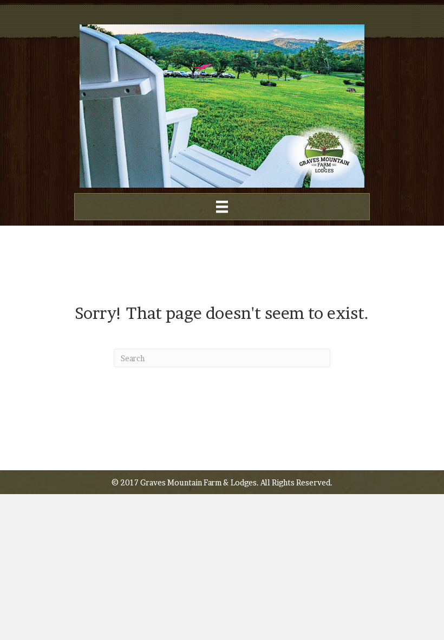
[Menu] (222, 206)
